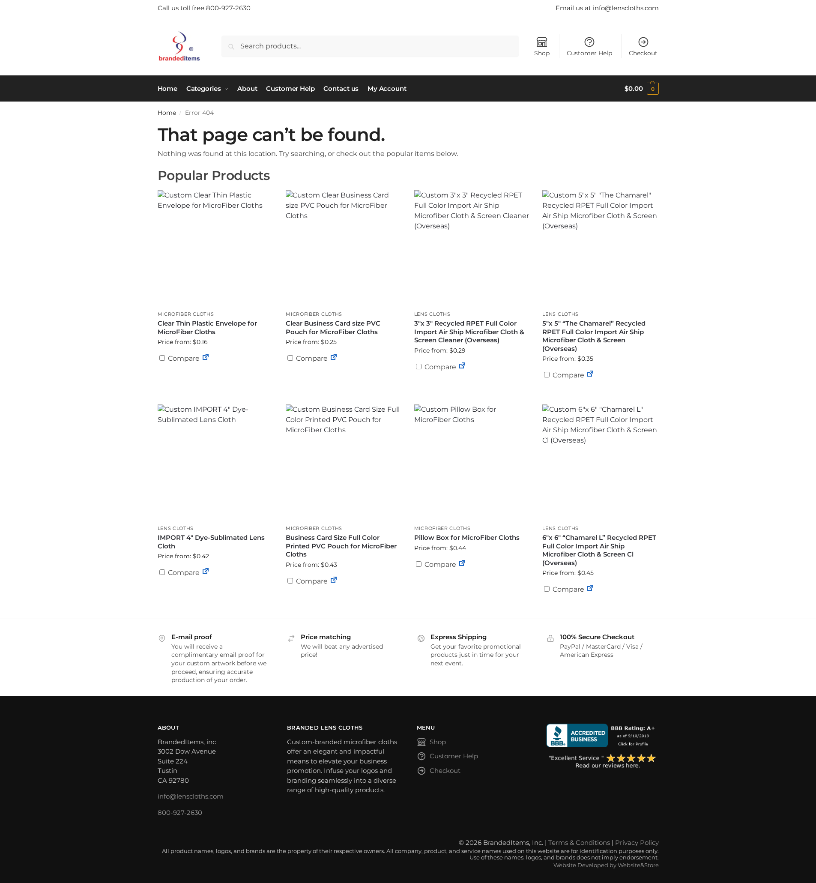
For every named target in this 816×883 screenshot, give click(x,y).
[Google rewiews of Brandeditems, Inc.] (602, 762)
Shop (542, 53)
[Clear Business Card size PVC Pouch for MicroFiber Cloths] (343, 248)
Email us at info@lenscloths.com (607, 8)
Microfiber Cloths (186, 314)
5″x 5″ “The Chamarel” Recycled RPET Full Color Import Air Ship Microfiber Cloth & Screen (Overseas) (594, 336)
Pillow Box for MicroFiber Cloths (467, 537)
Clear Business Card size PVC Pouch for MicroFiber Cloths (333, 327)
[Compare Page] (205, 358)
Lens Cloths (432, 314)
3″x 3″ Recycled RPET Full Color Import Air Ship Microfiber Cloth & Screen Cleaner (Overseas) (469, 331)
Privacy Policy (637, 842)
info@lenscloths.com (191, 796)
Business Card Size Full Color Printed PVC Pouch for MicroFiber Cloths (341, 545)
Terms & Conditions (579, 842)
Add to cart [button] (215, 375)
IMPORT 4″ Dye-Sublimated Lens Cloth (211, 541)
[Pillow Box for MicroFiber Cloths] (472, 462)
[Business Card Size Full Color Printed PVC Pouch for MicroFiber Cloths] (343, 462)
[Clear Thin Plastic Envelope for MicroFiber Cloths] (215, 248)
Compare (183, 358)
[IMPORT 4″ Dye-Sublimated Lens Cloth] (215, 462)
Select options (343, 379)
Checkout (643, 53)
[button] (641, 89)
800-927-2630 (180, 812)
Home (167, 112)
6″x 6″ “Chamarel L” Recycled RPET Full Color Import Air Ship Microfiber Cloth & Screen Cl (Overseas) (599, 550)
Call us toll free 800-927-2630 (204, 8)
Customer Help (589, 53)
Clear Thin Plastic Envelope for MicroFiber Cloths (207, 327)
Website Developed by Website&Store (606, 865)
